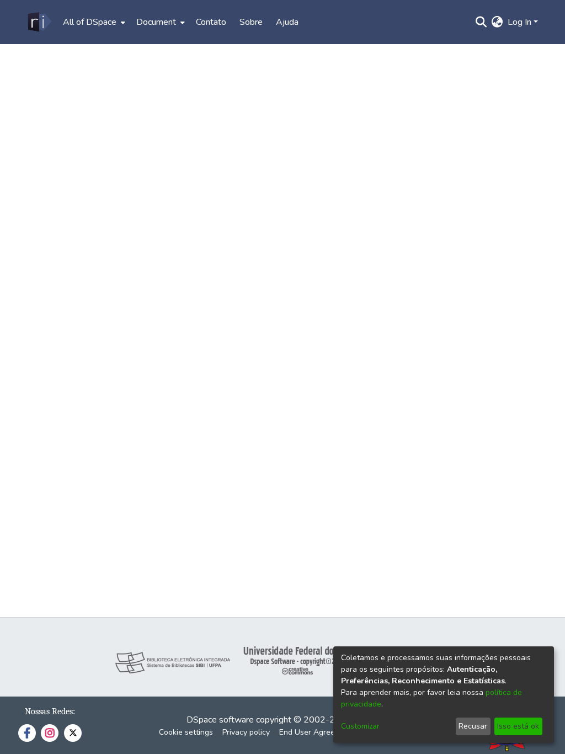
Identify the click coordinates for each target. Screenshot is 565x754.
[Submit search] (481, 22)
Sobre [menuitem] (251, 22)
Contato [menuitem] (211, 22)
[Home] (39, 22)
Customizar (360, 726)
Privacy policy (246, 732)
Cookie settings (186, 732)
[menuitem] (93, 22)
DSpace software (220, 720)
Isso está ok (518, 726)
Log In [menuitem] (519, 22)
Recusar (473, 726)
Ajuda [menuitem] (287, 22)
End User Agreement (316, 732)
